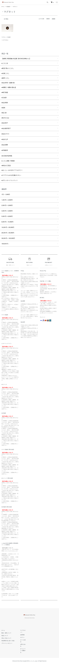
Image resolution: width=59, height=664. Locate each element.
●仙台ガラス (5, 134)
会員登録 (22, 634)
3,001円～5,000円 (7, 211)
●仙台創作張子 (6, 128)
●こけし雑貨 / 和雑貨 (8, 161)
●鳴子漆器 (5, 92)
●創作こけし (5, 78)
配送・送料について (6, 633)
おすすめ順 (41, 18)
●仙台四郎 (5, 145)
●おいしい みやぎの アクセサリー (12, 170)
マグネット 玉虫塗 (6, 37)
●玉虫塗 (8, 6)
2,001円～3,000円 (7, 205)
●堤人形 (4, 113)
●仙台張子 (5, 123)
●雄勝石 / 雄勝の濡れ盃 (9, 87)
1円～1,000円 (6, 194)
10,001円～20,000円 (8, 227)
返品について (5, 635)
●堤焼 (3, 108)
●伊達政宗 (5, 150)
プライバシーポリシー (7, 643)
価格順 (48, 18)
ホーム (3, 6)
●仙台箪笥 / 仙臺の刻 (8, 83)
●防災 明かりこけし (8, 68)
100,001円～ (5, 244)
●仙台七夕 (5, 139)
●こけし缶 (5, 63)
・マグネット (14, 6)
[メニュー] (56, 2)
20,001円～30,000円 (8, 233)
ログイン (22, 637)
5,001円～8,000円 (7, 216)
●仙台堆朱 (5, 102)
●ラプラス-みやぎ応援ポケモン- (11, 175)
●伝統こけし (5, 73)
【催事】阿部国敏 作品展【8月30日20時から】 (16, 58)
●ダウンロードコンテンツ (10, 180)
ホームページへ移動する (23, 650)
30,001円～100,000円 (8, 238)
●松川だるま (5, 118)
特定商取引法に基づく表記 (8, 640)
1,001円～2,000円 (7, 200)
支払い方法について (6, 638)
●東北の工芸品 (6, 165)
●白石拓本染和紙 (7, 156)
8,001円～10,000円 (7, 222)
